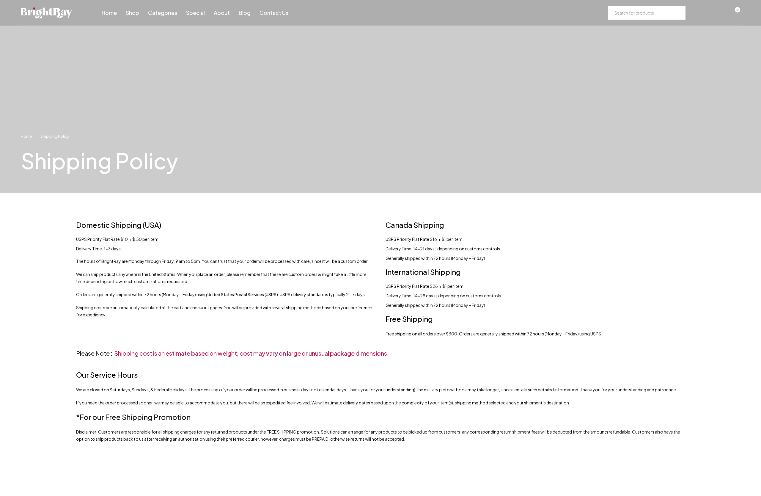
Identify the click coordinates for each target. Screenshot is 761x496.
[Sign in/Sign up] (703, 12)
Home (26, 136)
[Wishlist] (719, 12)
